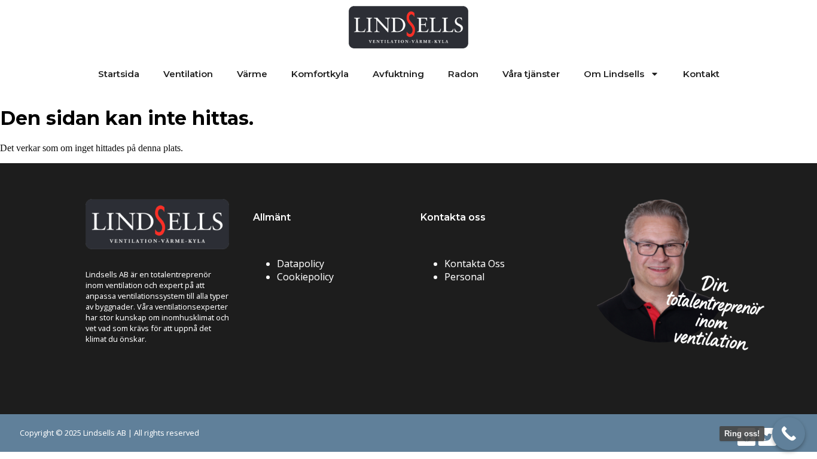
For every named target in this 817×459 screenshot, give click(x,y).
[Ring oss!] (788, 433)
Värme (252, 73)
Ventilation (188, 73)
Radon (463, 73)
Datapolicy (300, 263)
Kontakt (701, 73)
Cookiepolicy (305, 276)
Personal (464, 276)
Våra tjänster (531, 73)
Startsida (118, 73)
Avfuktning (398, 73)
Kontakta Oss (474, 263)
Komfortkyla (320, 73)
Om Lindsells (614, 73)
